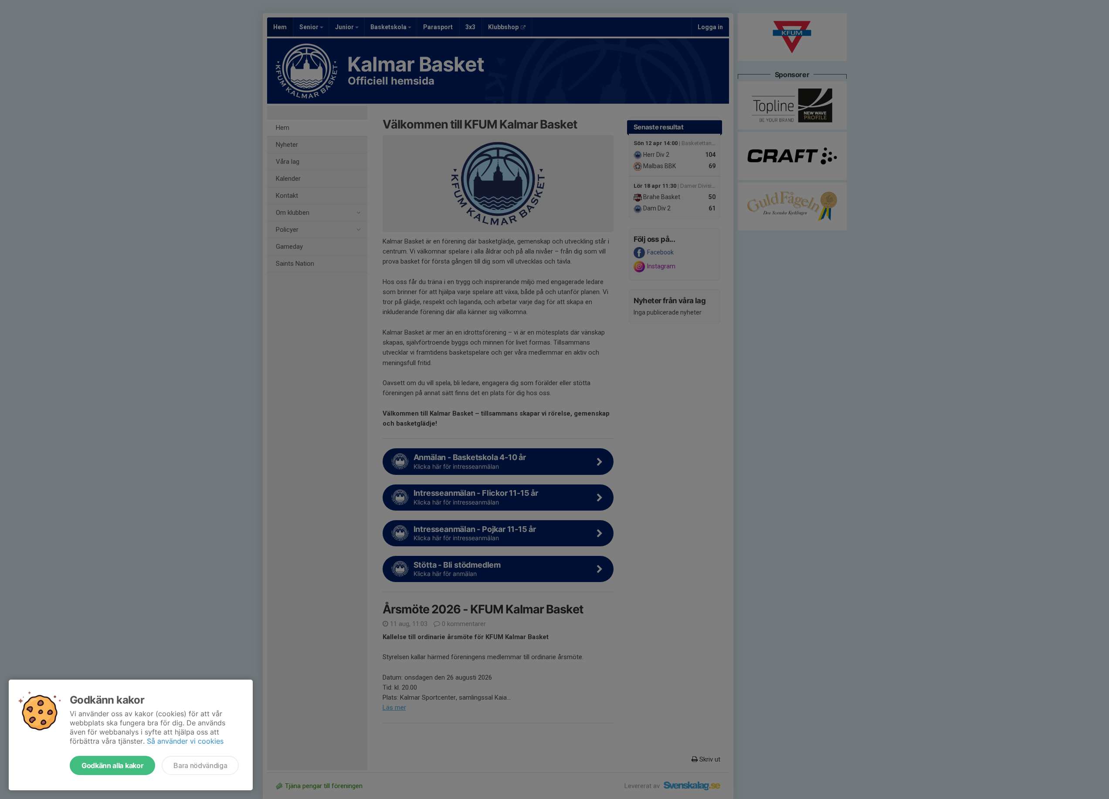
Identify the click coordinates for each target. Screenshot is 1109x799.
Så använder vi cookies (185, 741)
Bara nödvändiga (200, 765)
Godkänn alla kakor (112, 765)
